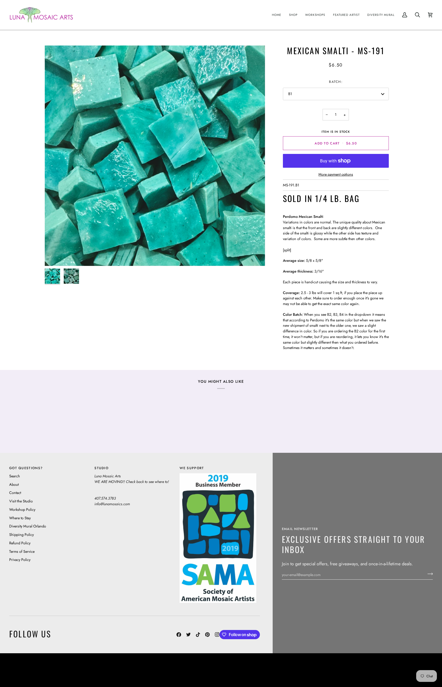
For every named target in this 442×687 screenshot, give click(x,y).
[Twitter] (188, 634)
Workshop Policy (22, 509)
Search (14, 476)
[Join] (428, 574)
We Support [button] (192, 468)
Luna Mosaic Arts (98, 666)
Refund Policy (19, 543)
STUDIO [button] (101, 468)
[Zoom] (155, 156)
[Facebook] (178, 634)
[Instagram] (217, 634)
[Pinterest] (207, 634)
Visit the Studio (21, 501)
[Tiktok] (198, 634)
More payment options (335, 174)
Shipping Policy (21, 534)
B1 (290, 93)
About (14, 484)
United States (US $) (33, 670)
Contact (15, 492)
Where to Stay (20, 518)
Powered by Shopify (413, 673)
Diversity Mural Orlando (27, 526)
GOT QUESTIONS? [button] (26, 468)
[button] (293, 15)
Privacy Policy (19, 559)
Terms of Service (22, 551)
